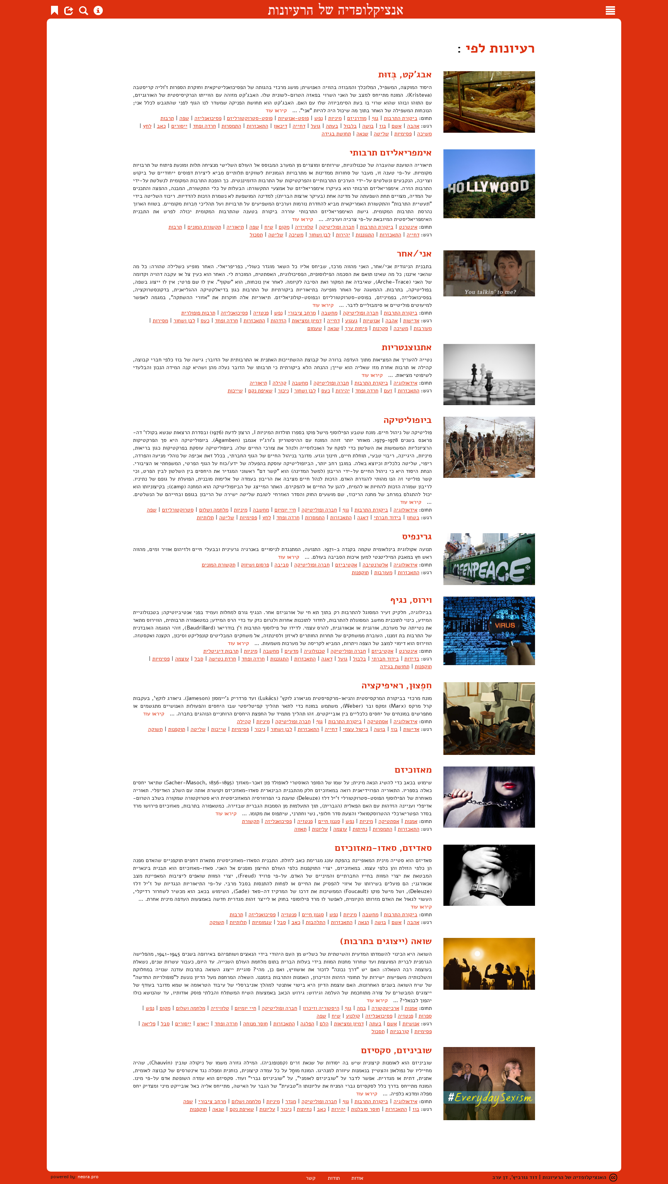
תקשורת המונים (204, 227)
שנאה (362, 133)
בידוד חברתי (387, 517)
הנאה (363, 922)
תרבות (167, 118)
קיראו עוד (276, 110)
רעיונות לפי (498, 48)
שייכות (235, 390)
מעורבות (423, 328)
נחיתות (360, 829)
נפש (318, 118)
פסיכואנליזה (208, 118)
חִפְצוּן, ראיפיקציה (396, 685)
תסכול (256, 234)
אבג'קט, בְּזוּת (405, 74)
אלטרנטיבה (375, 564)
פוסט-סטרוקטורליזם (250, 118)
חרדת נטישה (222, 658)
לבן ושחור (320, 234)
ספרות (425, 1016)
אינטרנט (408, 227)
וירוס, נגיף (411, 600)
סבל (198, 658)
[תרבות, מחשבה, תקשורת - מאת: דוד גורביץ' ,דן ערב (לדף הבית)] (335, 9)
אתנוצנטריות (407, 347)
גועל (315, 126)
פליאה (148, 1023)
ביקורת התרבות (401, 118)
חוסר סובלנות (365, 1109)
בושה (368, 126)
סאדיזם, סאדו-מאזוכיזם (383, 848)
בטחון (413, 517)
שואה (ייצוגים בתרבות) (386, 941)
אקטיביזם (346, 564)
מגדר (290, 1101)
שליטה (381, 133)
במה (361, 1008)
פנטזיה (261, 313)
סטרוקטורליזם (178, 509)
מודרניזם (356, 118)
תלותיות (205, 517)
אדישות (411, 320)
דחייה (299, 126)
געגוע (351, 320)
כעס (205, 320)
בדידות (411, 658)
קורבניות (399, 1031)
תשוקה (155, 729)
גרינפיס (417, 536)
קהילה (279, 383)
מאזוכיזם (413, 769)
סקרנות (380, 328)
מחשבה (329, 313)
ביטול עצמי (355, 729)
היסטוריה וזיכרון (321, 1008)
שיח (268, 227)
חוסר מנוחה (255, 1023)
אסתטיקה (377, 721)
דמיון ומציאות (307, 320)
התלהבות (315, 922)
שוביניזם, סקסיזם (396, 1050)
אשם (397, 126)
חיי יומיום (285, 509)
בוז (382, 126)
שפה (184, 118)
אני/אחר (414, 253)
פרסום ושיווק (255, 564)
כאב (161, 126)
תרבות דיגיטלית (221, 651)
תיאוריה (235, 227)
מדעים (291, 651)
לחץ (147, 126)
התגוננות (365, 234)
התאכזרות (257, 126)
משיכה (424, 133)
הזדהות (278, 320)
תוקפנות (360, 572)
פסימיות (403, 133)
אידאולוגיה (406, 383)
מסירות (160, 320)
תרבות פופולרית (198, 313)
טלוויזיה (304, 227)
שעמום (314, 328)
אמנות (411, 821)
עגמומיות (262, 922)
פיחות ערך (356, 328)
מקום (284, 227)
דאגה (362, 517)
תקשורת (250, 821)
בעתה (332, 126)
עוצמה (182, 658)
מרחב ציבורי (302, 313)
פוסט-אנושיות (293, 118)
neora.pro (88, 1177)
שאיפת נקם (260, 390)
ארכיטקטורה (385, 1008)
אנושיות (371, 320)
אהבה (413, 126)
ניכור (283, 390)
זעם (388, 390)
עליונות (320, 829)
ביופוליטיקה (407, 420)
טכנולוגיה (314, 651)
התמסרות (231, 126)
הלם (324, 1023)
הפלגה (307, 1023)
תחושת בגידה (336, 133)
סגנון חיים (329, 821)
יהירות (343, 234)
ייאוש (203, 1023)
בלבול (350, 126)
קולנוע (353, 1016)
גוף (375, 118)
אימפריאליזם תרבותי (390, 152)
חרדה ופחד (204, 126)
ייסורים (179, 126)
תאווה (300, 829)
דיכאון (280, 126)
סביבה (281, 564)
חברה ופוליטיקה (336, 227)
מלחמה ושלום (213, 509)
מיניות (335, 118)
